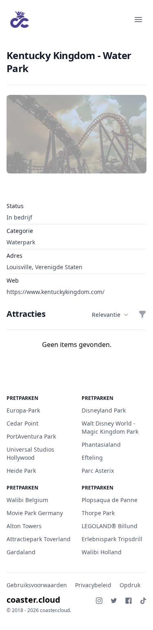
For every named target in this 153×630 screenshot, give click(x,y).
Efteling (92, 457)
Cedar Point (22, 423)
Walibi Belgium (27, 500)
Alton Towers (24, 526)
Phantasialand (101, 444)
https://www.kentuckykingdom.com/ (55, 292)
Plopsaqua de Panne (109, 500)
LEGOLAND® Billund (109, 526)
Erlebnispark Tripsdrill (112, 539)
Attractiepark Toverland (39, 539)
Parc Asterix (98, 470)
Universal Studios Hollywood (30, 453)
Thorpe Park (98, 513)
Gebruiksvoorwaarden (37, 585)
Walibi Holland (102, 552)
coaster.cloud (33, 599)
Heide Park (21, 470)
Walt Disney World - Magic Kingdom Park (110, 427)
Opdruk (130, 585)
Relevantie (106, 314)
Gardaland (21, 552)
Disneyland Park (104, 410)
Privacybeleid (93, 585)
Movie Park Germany (35, 513)
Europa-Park (23, 410)
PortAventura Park (31, 436)
